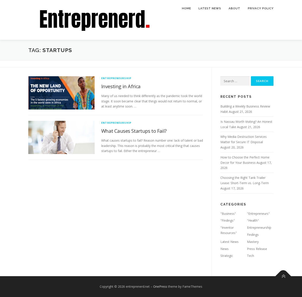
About (234, 8)
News (224, 249)
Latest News (210, 8)
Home (186, 8)
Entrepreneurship (116, 78)
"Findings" (227, 220)
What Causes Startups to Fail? (134, 130)
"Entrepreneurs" (258, 213)
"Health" (253, 220)
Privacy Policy (261, 8)
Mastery (253, 242)
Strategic (226, 256)
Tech (250, 256)
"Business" (228, 213)
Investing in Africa (121, 86)
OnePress (160, 286)
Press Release (257, 249)
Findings (253, 235)
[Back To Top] (283, 276)
